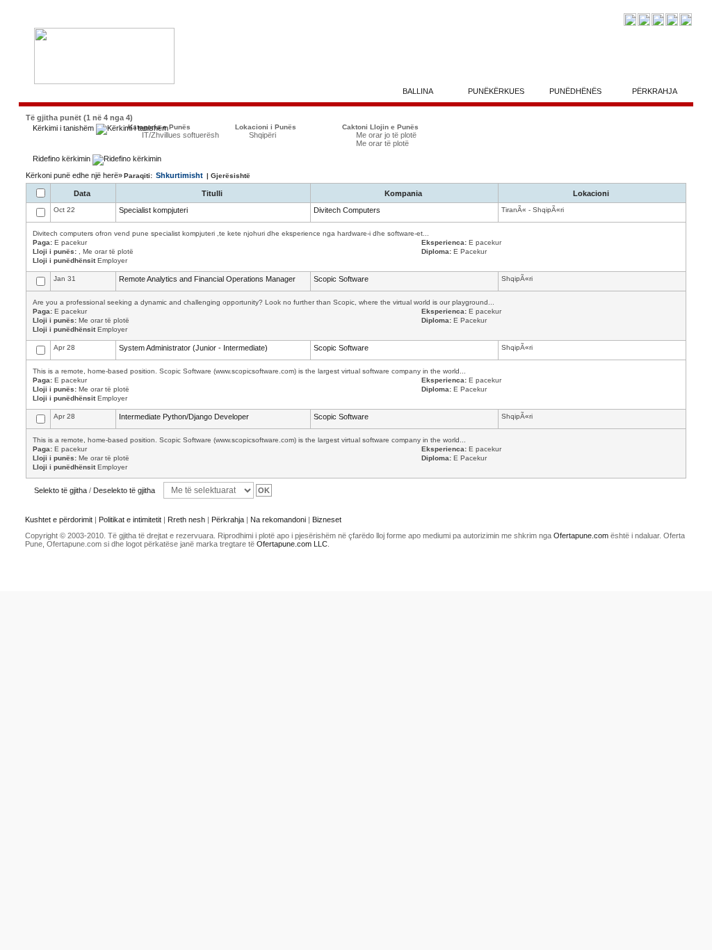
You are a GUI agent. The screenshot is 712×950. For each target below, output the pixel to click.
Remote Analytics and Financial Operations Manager (207, 279)
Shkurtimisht (179, 175)
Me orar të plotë (382, 143)
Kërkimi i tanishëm (64, 128)
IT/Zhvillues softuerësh (180, 135)
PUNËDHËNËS (575, 91)
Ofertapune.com (580, 535)
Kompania (404, 193)
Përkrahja (227, 519)
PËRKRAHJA (654, 91)
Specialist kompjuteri (153, 210)
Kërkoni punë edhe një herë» (74, 175)
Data (83, 193)
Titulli (213, 193)
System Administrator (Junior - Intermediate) (193, 348)
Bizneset (326, 519)
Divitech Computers (347, 210)
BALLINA (418, 91)
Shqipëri (262, 135)
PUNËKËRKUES (496, 91)
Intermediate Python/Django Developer (184, 416)
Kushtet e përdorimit (58, 519)
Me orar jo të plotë (386, 135)
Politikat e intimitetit (131, 519)
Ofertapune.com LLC (292, 544)
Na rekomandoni (278, 519)
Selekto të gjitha (60, 490)
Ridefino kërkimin (62, 158)
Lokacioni (592, 193)
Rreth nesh (186, 519)
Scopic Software (341, 279)
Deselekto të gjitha (124, 490)
